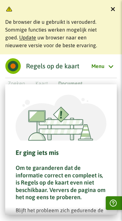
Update (27, 37)
